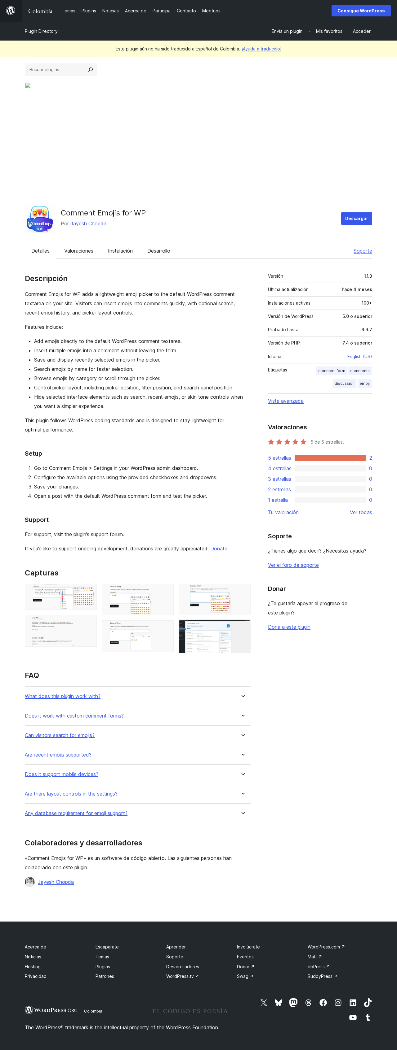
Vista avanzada (286, 401)
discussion (345, 383)
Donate (218, 548)
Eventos (245, 956)
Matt (315, 956)
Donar (246, 966)
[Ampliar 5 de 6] (242, 592)
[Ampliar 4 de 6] (165, 629)
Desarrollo (158, 251)
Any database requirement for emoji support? (76, 813)
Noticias (33, 956)
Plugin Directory (41, 31)
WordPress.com (326, 946)
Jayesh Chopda (88, 223)
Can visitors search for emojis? (60, 735)
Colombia (93, 1011)
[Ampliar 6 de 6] (242, 628)
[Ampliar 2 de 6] (88, 623)
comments (360, 370)
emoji (364, 383)
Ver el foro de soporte (293, 565)
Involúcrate (248, 946)
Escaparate (107, 946)
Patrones (105, 976)
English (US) (359, 356)
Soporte (363, 251)
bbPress (319, 966)
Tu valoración (283, 512)
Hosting (33, 966)
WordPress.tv (182, 976)
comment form (331, 370)
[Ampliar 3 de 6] (165, 592)
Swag (245, 976)
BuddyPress (323, 976)
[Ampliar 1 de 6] (88, 592)
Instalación (120, 251)
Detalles (40, 251)
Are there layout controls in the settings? (71, 794)
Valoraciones (78, 251)
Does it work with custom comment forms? (74, 716)
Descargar (356, 218)
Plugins (103, 966)
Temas (102, 956)
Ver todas (361, 512)
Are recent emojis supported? (58, 755)
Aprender (176, 946)
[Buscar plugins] (90, 69)
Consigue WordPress (361, 10)
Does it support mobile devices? (61, 774)
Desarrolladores (182, 966)
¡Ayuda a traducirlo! (261, 48)
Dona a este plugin (289, 627)
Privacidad (36, 976)
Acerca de (35, 946)
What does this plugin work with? (62, 696)
